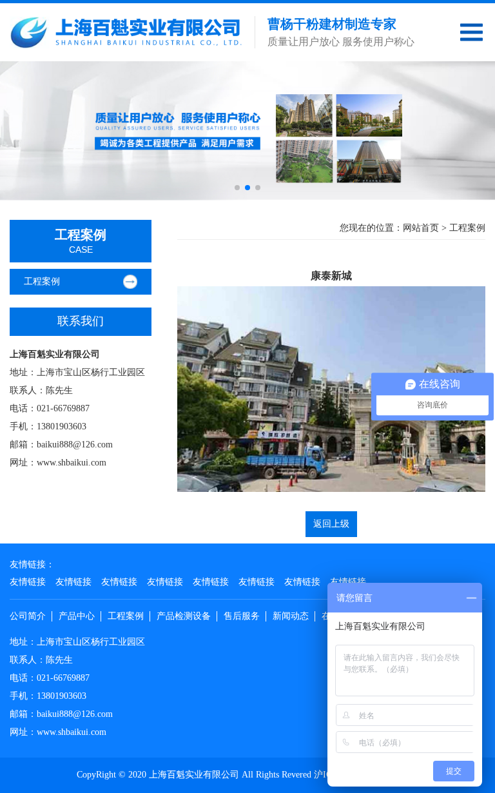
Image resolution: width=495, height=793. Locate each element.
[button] (237, 187)
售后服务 (242, 616)
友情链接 (28, 582)
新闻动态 (291, 616)
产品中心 (77, 616)
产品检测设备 (184, 616)
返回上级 (331, 524)
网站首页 (421, 228)
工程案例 (42, 281)
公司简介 (28, 616)
